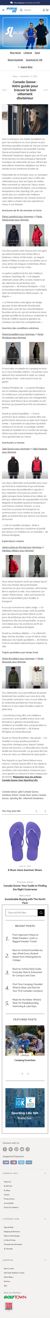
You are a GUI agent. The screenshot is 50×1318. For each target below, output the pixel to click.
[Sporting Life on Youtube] (22, 1149)
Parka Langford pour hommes (18, 216)
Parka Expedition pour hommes (18, 334)
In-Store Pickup (9, 1240)
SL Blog (7, 1190)
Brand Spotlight (25, 1055)
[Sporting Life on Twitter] (10, 1149)
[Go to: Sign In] (43, 10)
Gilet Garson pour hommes (16, 448)
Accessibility (8, 1203)
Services (7, 1281)
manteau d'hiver (10, 795)
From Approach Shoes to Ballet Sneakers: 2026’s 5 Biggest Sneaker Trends (25, 938)
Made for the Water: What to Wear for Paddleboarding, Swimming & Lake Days (26, 1003)
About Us (7, 1182)
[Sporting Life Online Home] (11, 10)
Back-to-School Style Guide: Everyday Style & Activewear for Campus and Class (27, 972)
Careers (6, 1195)
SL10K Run (8, 1186)
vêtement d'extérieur (33, 798)
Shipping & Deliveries (12, 1232)
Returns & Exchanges (12, 1236)
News (15, 76)
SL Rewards (8, 1249)
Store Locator (9, 1268)
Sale (5, 1286)
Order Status (8, 1277)
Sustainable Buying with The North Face (25, 899)
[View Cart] (46, 10)
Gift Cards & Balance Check (14, 1273)
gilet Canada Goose (28, 791)
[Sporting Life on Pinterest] (16, 1149)
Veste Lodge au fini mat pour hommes (22, 547)
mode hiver (25, 795)
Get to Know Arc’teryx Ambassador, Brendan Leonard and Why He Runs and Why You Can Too (25, 1064)
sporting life (16, 798)
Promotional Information (13, 1244)
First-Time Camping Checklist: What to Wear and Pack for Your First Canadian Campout (27, 987)
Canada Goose (9, 791)
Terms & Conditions (11, 1207)
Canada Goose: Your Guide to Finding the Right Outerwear (25, 886)
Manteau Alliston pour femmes (18, 550)
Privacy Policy (9, 1199)
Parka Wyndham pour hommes (18, 658)
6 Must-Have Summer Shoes (25, 870)
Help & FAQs (9, 1227)
